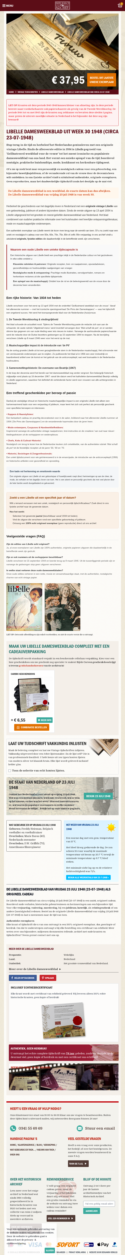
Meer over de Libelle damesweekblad (33, 969)
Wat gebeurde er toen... (22, 1149)
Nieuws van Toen (45, 1149)
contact (41, 935)
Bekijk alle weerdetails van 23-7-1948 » (88, 877)
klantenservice (24, 1115)
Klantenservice (26, 1144)
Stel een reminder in (59, 1218)
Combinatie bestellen (34, 727)
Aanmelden (92, 1210)
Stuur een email (100, 1128)
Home (13, 1144)
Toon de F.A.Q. (76, 1163)
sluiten (50, 1250)
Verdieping (49, 1144)
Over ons (15, 1154)
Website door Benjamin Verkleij (103, 1252)
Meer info (46, 720)
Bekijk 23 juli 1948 (98, 796)
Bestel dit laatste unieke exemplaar (102, 80)
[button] (24, 607)
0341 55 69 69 (30, 1128)
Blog (39, 1144)
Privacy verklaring (77, 1252)
